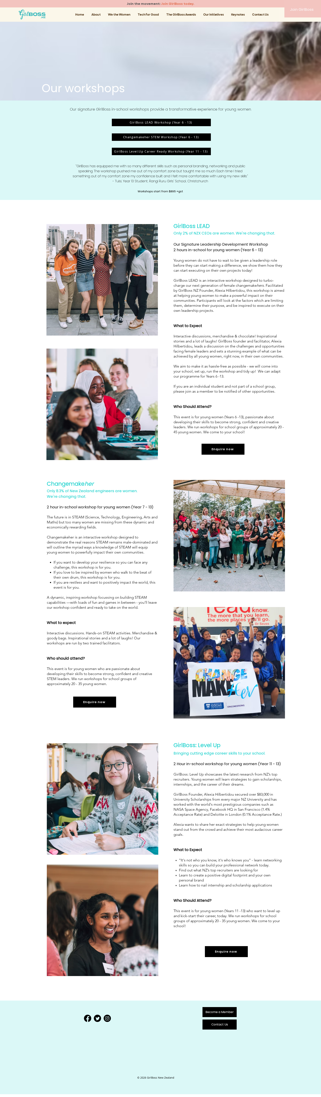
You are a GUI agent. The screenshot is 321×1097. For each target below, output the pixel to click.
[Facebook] (87, 1018)
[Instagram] (107, 1018)
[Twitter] (97, 1018)
